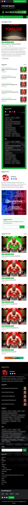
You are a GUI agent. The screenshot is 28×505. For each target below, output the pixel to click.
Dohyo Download (7, 42)
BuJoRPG (4, 460)
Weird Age (18, 135)
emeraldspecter (4, 45)
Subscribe (11, 497)
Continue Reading (5, 58)
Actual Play (7, 117)
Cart (3, 462)
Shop (3, 484)
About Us (4, 457)
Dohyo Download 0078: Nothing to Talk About (11, 44)
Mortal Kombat (8, 131)
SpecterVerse (7, 135)
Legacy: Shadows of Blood (10, 129)
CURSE (6, 119)
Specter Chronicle (15, 133)
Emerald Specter (8, 6)
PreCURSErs (4, 482)
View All (25, 64)
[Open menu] (2, 17)
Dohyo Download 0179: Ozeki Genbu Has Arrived (9, 70)
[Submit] (24, 450)
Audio (3, 42)
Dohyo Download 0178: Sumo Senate (9, 77)
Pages (3, 478)
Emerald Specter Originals (10, 127)
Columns (17, 117)
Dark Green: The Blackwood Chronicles (12, 121)
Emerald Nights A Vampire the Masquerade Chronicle (13, 150)
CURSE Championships (6, 469)
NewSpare (21, 501)
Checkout (4, 464)
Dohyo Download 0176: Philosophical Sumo (10, 92)
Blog (3, 459)
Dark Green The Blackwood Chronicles (12, 145)
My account (4, 476)
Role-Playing (7, 133)
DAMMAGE (4, 471)
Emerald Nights (17, 123)
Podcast (12, 42)
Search (22, 226)
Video (13, 135)
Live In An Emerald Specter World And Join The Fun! (13, 475)
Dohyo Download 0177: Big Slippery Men (9, 84)
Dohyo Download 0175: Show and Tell (9, 99)
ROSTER (5, 467)
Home (3, 473)
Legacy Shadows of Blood (7, 437)
